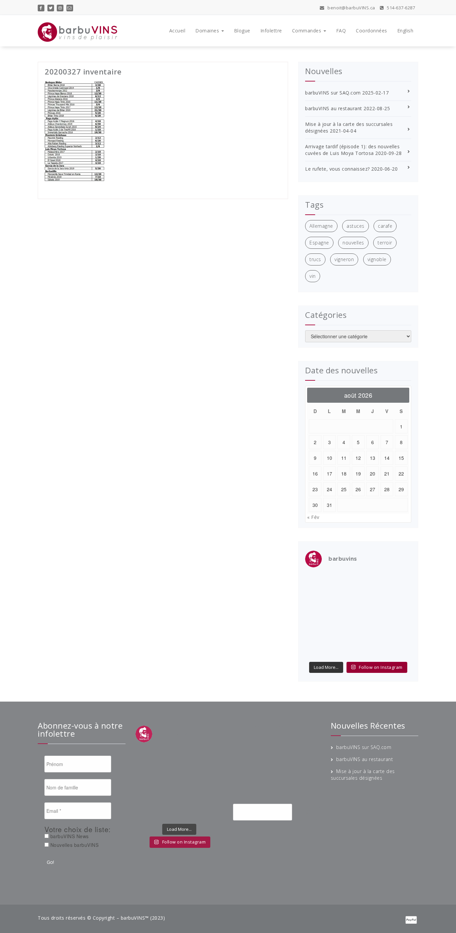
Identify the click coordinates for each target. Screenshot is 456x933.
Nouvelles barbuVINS (73, 845)
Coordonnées (371, 30)
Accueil (177, 30)
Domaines (208, 30)
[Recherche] (308, 812)
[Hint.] (317, 632)
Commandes (307, 30)
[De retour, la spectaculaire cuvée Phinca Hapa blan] (399, 615)
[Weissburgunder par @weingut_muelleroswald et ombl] (344, 598)
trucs (315, 259)
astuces (356, 226)
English (405, 30)
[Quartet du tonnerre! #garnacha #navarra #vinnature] (317, 615)
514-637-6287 (400, 8)
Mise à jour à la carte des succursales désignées (363, 774)
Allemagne (321, 226)
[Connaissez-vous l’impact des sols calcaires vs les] (399, 582)
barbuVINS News (69, 836)
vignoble (377, 259)
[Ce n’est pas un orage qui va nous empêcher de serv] (399, 649)
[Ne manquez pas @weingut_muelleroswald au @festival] (317, 598)
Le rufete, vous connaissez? (337, 169)
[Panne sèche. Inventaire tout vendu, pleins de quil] (399, 632)
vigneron (344, 259)
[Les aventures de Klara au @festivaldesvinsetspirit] (372, 582)
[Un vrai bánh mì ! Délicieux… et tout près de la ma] (372, 632)
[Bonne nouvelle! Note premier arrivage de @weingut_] (372, 598)
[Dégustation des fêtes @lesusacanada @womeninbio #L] (344, 632)
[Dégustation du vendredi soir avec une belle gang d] (372, 649)
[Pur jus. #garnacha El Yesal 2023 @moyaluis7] (372, 615)
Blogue (242, 30)
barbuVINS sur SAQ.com (333, 92)
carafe (385, 226)
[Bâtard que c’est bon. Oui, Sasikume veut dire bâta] (317, 582)
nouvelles (353, 242)
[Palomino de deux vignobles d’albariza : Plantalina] (344, 649)
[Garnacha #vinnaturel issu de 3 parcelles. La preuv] (344, 615)
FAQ (341, 30)
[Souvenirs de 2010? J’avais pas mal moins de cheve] (344, 582)
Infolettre (271, 30)
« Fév (313, 517)
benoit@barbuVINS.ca (350, 8)
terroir (385, 242)
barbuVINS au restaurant (333, 108)
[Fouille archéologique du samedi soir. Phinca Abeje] (399, 598)
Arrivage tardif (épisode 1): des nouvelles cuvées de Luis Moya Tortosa (352, 149)
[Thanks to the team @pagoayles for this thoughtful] (317, 649)
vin (312, 276)
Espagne (319, 242)
